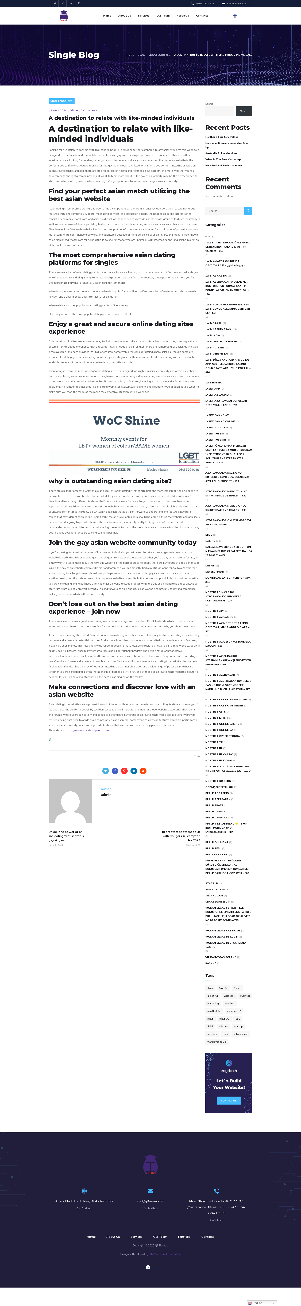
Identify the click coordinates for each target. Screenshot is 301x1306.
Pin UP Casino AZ (217, 817)
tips (225, 1034)
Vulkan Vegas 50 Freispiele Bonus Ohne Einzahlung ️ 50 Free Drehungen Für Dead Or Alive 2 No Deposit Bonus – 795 (228, 914)
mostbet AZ (214, 1011)
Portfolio (183, 16)
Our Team (163, 16)
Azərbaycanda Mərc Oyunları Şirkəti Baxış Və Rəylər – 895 (226, 508)
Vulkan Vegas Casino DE (222, 930)
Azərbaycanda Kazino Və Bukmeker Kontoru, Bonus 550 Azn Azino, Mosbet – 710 (227, 477)
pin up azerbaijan (217, 799)
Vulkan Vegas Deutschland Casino (225, 945)
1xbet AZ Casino (217, 395)
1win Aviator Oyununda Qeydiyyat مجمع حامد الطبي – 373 (225, 263)
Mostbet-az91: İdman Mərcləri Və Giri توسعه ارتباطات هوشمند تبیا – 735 (227, 768)
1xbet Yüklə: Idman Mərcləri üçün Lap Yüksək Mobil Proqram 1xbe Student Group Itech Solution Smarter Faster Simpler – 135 (228, 454)
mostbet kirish (216, 718)
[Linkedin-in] (71, 3)
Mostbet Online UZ (219, 730)
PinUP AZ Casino (216, 854)
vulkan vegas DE (216, 1041)
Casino (210, 541)
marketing (213, 1003)
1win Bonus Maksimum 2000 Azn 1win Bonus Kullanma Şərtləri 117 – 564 (227, 309)
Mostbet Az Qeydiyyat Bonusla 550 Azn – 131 (228, 644)
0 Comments (89, 110)
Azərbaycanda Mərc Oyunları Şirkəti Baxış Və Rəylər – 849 (226, 493)
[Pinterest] (124, 771)
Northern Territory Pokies (221, 137)
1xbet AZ (212, 995)
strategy (212, 1034)
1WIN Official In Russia (221, 341)
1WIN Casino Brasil (219, 329)
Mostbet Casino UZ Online (224, 705)
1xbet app (212, 388)
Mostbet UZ (213, 748)
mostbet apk (215, 611)
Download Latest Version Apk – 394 (228, 580)
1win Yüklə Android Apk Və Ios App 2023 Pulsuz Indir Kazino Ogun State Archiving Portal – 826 (228, 366)
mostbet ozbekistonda (222, 736)
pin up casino (215, 811)
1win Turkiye (214, 347)
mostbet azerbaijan (220, 675)
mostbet (229, 1003)
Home (107, 16)
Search (209, 104)
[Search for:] (228, 211)
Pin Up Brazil (214, 805)
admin (74, 110)
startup (238, 1026)
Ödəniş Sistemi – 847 (219, 787)
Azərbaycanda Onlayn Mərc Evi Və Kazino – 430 (228, 522)
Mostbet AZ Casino (219, 617)
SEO (238, 1018)
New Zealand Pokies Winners (223, 165)
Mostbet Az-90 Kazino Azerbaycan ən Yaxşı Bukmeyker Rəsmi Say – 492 (228, 660)
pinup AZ (224, 1018)
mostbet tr (214, 742)
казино (211, 963)
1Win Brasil (213, 323)
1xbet (237, 988)
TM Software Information (165, 1254)
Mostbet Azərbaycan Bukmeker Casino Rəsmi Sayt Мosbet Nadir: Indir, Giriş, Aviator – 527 (228, 685)
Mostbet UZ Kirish (218, 760)
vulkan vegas (241, 1034)
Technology (214, 895)
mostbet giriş (215, 711)
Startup (211, 883)
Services (143, 16)
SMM (210, 1026)
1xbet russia (214, 433)
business (245, 995)
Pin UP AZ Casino (217, 793)
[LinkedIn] (133, 771)
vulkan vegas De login (221, 936)
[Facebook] (115, 771)
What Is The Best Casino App (223, 159)
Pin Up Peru (213, 848)
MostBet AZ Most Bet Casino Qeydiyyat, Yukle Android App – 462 (227, 627)
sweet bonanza (217, 889)
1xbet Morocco (216, 427)
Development (215, 571)
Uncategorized (159, 55)
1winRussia (213, 382)
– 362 (208, 236)
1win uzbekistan (217, 353)
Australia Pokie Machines (221, 153)
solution (223, 1026)
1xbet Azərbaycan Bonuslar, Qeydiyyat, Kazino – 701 (226, 403)
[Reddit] (143, 771)
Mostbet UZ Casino (219, 754)
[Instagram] (78, 3)
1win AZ (223, 988)
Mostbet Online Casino (222, 724)
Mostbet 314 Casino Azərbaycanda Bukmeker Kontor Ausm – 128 (223, 596)
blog (208, 535)
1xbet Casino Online (220, 421)
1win (210, 988)
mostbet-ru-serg (218, 781)
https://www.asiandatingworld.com (87, 730)
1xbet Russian (215, 439)
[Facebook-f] (63, 3)
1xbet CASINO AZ (217, 415)
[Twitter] (55, 3)
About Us (124, 16)
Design (210, 565)
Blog (141, 55)
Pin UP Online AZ (216, 842)
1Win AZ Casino (216, 275)
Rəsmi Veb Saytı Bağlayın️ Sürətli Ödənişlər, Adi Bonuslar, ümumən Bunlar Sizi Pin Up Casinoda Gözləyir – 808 (227, 867)
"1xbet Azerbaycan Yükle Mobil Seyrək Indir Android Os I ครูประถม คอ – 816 (227, 247)
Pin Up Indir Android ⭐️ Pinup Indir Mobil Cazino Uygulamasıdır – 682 (226, 828)
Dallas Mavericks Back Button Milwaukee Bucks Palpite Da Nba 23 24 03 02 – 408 (228, 551)
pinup (210, 1018)
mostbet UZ (234, 1011)
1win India (212, 335)
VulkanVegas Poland (220, 957)
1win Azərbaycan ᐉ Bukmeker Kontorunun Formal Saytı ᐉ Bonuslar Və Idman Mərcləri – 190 (227, 288)
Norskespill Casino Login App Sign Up (227, 145)
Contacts (202, 16)
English (257, 1302)
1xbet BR (229, 995)
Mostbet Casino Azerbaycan (226, 699)
